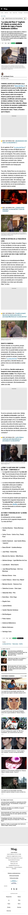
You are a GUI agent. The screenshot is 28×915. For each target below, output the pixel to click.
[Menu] (2, 9)
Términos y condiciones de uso (14, 873)
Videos (19, 896)
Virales (8, 907)
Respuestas (9, 896)
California (6, 12)
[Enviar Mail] (2, 76)
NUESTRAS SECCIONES (14, 893)
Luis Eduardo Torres (8, 76)
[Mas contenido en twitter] (14, 889)
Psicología (20, 12)
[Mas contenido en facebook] (11, 889)
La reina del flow (12, 358)
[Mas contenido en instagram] (16, 889)
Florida (2, 12)
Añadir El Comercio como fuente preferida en (14, 18)
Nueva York (15, 12)
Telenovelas (15, 644)
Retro (19, 903)
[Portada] (14, 851)
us (8, 900)
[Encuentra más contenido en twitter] (5, 43)
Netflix (21, 644)
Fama (9, 903)
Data (19, 900)
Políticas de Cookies (14, 878)
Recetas (19, 907)
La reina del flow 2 (19, 147)
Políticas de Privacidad (14, 875)
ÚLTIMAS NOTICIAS (7, 800)
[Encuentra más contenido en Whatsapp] (8, 43)
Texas (10, 12)
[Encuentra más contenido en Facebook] (2, 43)
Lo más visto (5, 648)
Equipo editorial (14, 852)
